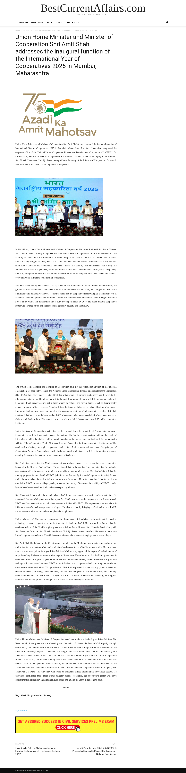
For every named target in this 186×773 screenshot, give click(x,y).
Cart (59, 22)
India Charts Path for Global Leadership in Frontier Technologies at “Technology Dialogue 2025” (37, 751)
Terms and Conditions (30, 22)
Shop (49, 22)
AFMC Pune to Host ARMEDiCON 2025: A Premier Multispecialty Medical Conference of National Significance (95, 751)
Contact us (72, 22)
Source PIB (21, 710)
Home (17, 30)
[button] (167, 22)
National (26, 30)
